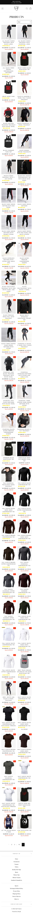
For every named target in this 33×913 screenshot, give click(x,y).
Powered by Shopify (16, 911)
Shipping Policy (16, 894)
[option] (16, 2)
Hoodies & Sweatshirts (16, 880)
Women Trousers (17, 877)
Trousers (17, 864)
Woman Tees (16, 875)
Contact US (16, 853)
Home (16, 859)
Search (16, 886)
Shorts (16, 872)
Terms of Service (16, 896)
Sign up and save (16, 904)
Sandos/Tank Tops (16, 869)
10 (19, 844)
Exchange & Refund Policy (16, 888)
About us (16, 899)
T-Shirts (16, 867)
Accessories (16, 861)
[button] (6, 45)
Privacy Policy (16, 891)
